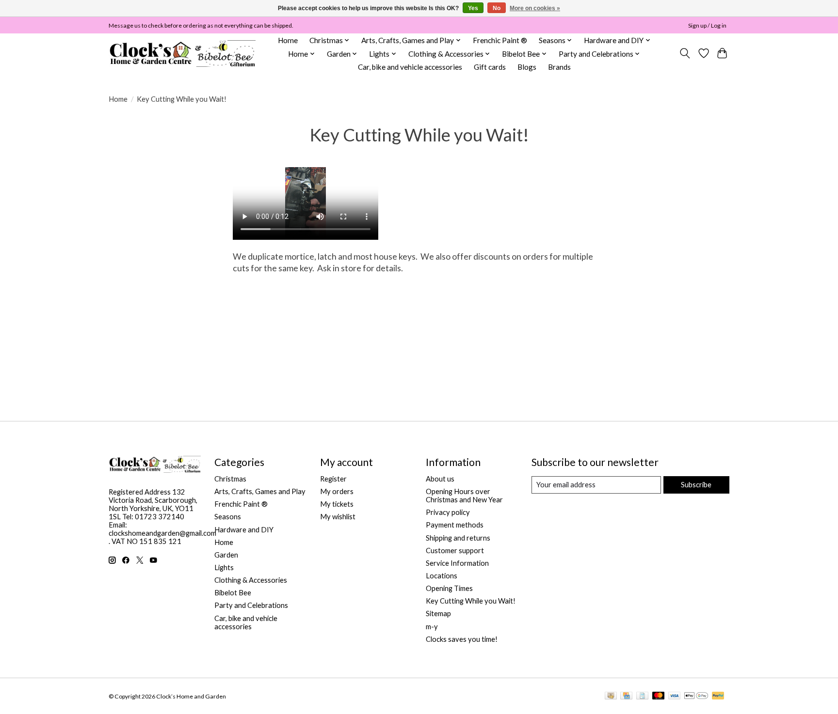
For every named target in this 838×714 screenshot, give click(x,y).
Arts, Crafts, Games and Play (260, 491)
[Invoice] (642, 696)
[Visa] (674, 696)
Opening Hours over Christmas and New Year (464, 495)
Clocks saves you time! (462, 639)
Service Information (457, 563)
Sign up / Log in (707, 25)
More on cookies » (535, 8)
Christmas (230, 479)
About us (440, 479)
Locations (441, 576)
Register (333, 479)
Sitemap (438, 613)
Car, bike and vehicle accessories (410, 66)
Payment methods (454, 525)
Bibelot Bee (232, 593)
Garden (226, 555)
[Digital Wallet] (696, 696)
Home (288, 40)
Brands (559, 66)
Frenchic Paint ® (500, 40)
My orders (337, 491)
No (496, 8)
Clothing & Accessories (250, 580)
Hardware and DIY (244, 530)
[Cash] (611, 696)
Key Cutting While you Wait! (471, 601)
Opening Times (449, 588)
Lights (224, 567)
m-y (432, 626)
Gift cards (490, 66)
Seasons (227, 516)
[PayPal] (718, 696)
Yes (473, 8)
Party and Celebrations (251, 605)
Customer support (455, 550)
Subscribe (696, 485)
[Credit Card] (626, 696)
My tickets (337, 504)
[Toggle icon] (685, 53)
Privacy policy (448, 512)
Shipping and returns (458, 538)
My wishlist (337, 516)
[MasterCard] (658, 696)
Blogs (526, 66)
